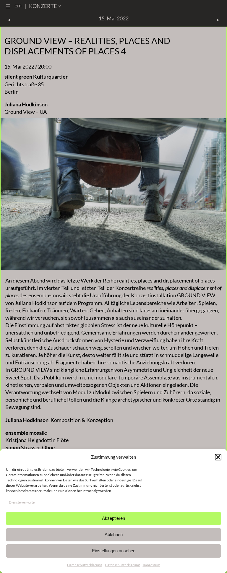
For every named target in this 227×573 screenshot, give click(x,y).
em (18, 5)
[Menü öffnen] (8, 6)
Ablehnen (114, 534)
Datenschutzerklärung (84, 565)
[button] (218, 457)
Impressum (151, 565)
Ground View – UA (25, 111)
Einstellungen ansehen (113, 550)
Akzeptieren (113, 518)
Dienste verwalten (23, 502)
